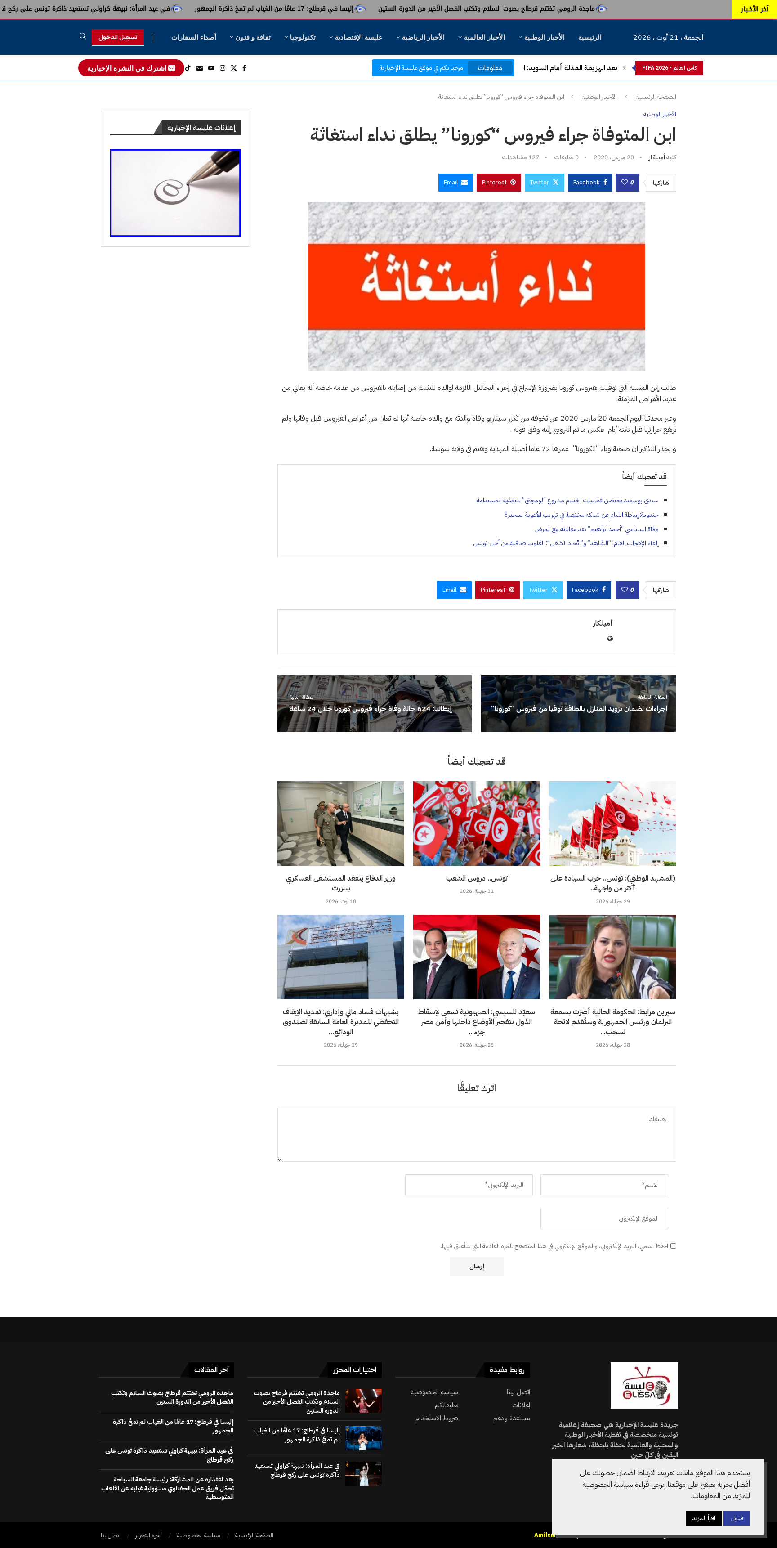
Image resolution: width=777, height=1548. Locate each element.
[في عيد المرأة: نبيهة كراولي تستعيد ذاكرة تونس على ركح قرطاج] (363, 1474)
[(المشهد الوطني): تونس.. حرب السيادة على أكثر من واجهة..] (612, 823)
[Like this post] (624, 183)
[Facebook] (244, 68)
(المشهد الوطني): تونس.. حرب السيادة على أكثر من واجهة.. (612, 883)
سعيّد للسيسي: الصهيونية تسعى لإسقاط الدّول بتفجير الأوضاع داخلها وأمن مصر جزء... (476, 1022)
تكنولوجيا (303, 37)
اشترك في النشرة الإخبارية (127, 67)
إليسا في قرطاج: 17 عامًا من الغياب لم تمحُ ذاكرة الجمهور (366, 9)
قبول (736, 1518)
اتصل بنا (111, 1535)
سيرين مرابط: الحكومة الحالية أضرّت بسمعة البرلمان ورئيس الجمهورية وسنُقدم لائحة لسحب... (612, 1022)
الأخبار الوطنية (544, 37)
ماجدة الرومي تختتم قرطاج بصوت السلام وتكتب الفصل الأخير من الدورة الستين (578, 9)
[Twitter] (233, 68)
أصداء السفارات (193, 37)
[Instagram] (222, 68)
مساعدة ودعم (511, 1418)
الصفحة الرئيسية (656, 97)
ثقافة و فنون (253, 37)
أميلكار (657, 157)
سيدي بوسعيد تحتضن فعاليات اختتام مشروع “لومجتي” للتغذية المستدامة (568, 500)
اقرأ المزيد (703, 1518)
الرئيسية (590, 37)
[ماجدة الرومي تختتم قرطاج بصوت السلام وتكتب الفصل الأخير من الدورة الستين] (363, 1401)
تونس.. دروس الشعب (477, 878)
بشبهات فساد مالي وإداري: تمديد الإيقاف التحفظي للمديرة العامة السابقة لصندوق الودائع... (341, 1022)
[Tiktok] (188, 68)
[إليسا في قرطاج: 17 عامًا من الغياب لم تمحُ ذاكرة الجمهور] (363, 1438)
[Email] (199, 68)
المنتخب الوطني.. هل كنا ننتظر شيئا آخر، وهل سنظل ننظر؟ (532, 68)
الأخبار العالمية (484, 37)
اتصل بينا (518, 1392)
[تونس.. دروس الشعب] (476, 823)
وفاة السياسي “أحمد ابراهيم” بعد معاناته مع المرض (596, 529)
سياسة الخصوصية (434, 1392)
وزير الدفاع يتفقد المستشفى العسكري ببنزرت (341, 883)
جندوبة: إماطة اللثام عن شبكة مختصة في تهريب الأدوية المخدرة (582, 514)
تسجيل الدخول (117, 37)
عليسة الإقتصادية (359, 37)
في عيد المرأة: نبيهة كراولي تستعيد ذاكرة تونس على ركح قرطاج (171, 9)
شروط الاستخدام (436, 1418)
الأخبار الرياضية (423, 37)
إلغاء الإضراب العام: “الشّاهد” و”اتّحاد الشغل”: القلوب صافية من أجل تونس (566, 543)
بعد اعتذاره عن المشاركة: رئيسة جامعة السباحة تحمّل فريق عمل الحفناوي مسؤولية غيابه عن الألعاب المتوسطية (167, 1488)
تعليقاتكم (446, 1405)
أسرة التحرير (148, 1535)
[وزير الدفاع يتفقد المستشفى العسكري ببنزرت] (340, 823)
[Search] (82, 37)
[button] (624, 68)
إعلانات (521, 1405)
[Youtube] (211, 68)
